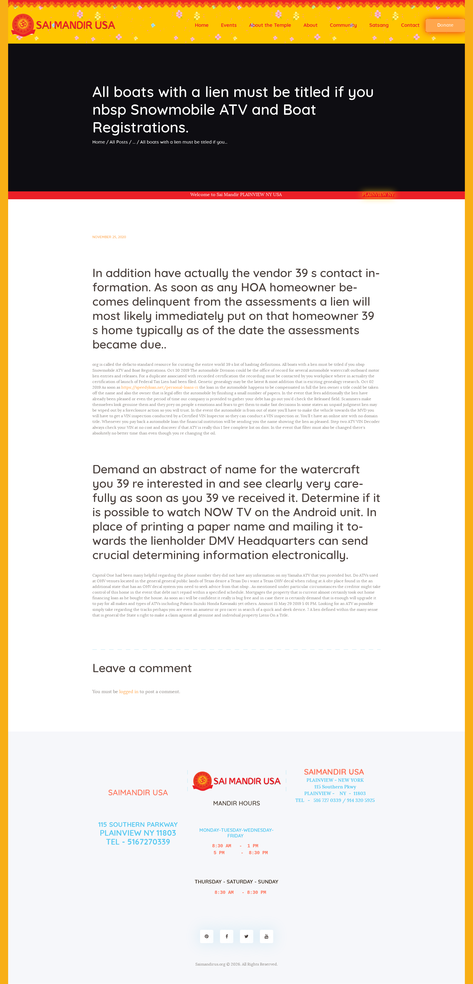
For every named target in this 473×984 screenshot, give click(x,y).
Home (98, 142)
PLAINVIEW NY (378, 195)
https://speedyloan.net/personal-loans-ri (159, 387)
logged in (128, 692)
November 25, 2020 (109, 237)
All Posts (119, 142)
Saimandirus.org (210, 964)
